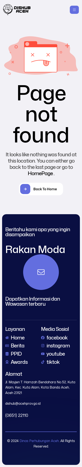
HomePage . (41, 173)
